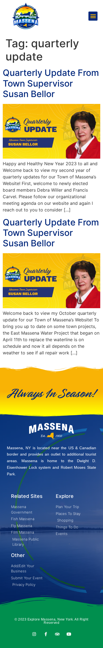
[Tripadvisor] (57, 634)
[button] (93, 16)
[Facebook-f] (46, 634)
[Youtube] (69, 634)
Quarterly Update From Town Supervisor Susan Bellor (51, 83)
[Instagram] (34, 634)
